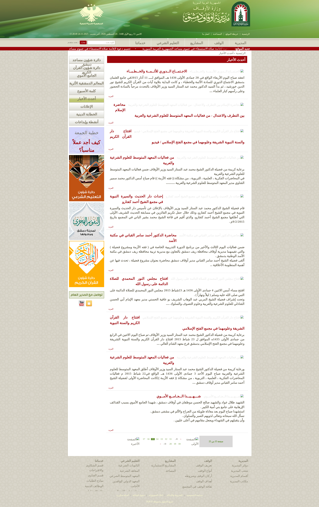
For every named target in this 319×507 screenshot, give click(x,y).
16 (148, 439)
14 (157, 439)
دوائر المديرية (240, 465)
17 (144, 439)
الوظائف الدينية (94, 486)
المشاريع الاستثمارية (163, 465)
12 (166, 439)
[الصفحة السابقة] (175, 438)
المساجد (171, 470)
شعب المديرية (239, 470)
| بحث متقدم (73, 42)
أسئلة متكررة (122, 495)
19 (175, 444)
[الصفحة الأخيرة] (131, 443)
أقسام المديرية (239, 475)
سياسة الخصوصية (194, 495)
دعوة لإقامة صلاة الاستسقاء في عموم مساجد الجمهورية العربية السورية (207, 48)
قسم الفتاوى (95, 475)
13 (162, 439)
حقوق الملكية (138, 495)
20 (170, 444)
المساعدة (217, 34)
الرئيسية (246, 34)
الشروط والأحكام (175, 495)
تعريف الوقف (204, 465)
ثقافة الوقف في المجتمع (197, 486)
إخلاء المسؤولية (156, 495)
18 (179, 444)
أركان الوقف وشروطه (198, 475)
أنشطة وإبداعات (86, 122)
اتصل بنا (205, 34)
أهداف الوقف (204, 481)
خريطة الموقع (232, 34)
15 (153, 439)
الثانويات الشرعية (129, 465)
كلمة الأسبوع (86, 91)
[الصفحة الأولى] (190, 443)
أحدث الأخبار (87, 99)
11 (170, 439)
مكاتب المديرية (239, 481)
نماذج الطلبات (95, 480)
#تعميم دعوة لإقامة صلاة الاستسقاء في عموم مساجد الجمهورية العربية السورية (104, 48)
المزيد (110, 96)
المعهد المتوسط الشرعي (124, 475)
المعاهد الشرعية (130, 470)
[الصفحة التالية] (164, 443)
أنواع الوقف (205, 470)
